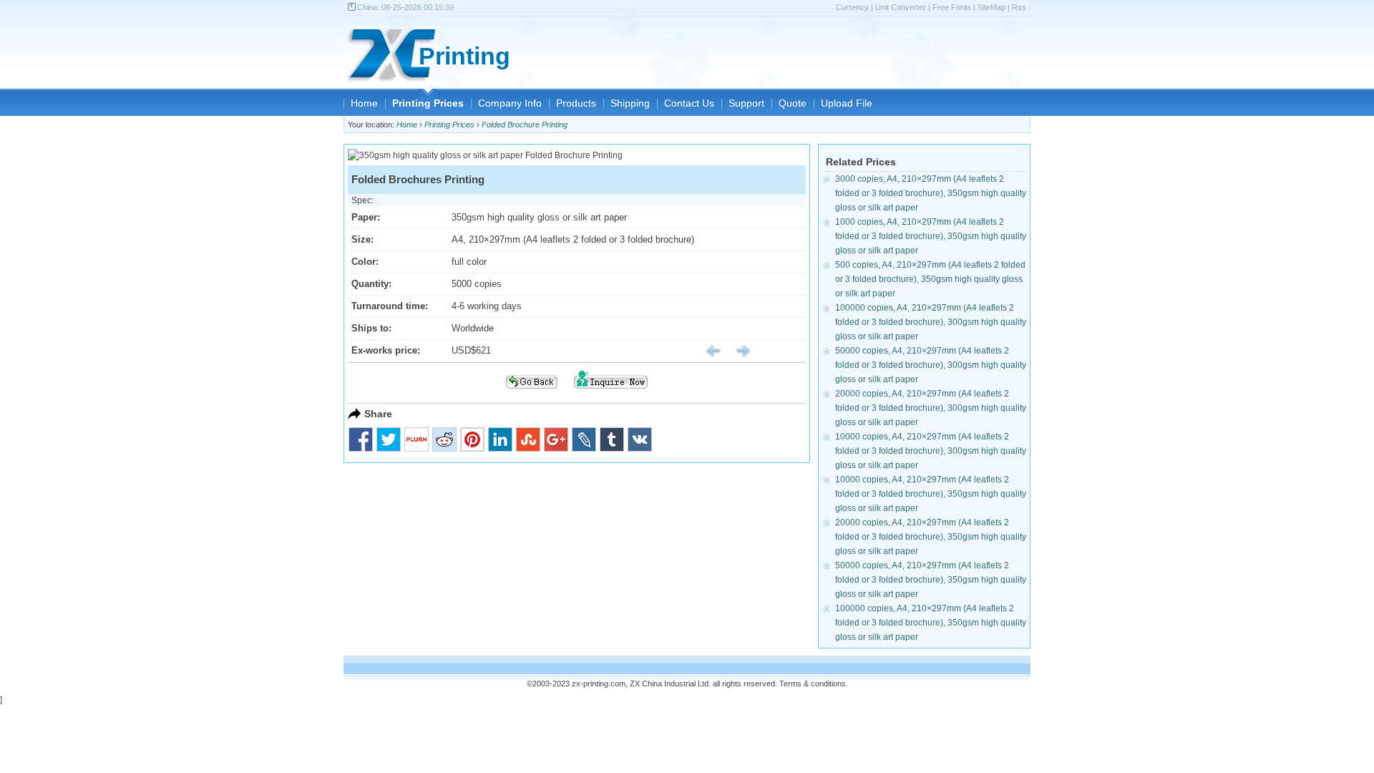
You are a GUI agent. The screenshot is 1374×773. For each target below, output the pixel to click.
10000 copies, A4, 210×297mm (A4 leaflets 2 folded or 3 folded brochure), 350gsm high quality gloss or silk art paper (930, 494)
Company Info (510, 103)
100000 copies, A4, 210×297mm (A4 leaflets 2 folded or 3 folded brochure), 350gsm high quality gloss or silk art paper (930, 622)
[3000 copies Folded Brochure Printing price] (707, 350)
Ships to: (371, 328)
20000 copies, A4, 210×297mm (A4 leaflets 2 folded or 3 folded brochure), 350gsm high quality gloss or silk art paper (930, 536)
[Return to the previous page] (532, 393)
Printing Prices (428, 103)
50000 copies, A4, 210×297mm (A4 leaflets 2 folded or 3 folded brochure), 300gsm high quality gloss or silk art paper (930, 365)
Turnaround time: (389, 306)
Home (364, 103)
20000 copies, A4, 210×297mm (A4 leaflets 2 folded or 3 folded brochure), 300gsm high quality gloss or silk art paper (930, 408)
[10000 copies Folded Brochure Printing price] (737, 350)
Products (576, 103)
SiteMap (991, 7)
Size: (362, 239)
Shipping (630, 103)
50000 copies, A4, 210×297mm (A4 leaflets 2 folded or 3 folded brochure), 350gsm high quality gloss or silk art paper (930, 579)
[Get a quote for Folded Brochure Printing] (611, 393)
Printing (464, 56)
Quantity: (371, 283)
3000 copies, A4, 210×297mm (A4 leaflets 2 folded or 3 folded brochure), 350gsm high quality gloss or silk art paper (930, 193)
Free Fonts (951, 7)
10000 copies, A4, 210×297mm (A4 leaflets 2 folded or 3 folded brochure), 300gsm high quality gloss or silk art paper (930, 451)
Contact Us (689, 103)
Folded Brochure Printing (524, 124)
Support (746, 103)
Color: (365, 261)
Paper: (365, 217)
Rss (1019, 7)
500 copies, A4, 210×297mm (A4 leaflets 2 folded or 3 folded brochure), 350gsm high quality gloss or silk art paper (930, 279)
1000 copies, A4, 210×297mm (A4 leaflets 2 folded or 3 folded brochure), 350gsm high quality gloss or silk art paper (930, 236)
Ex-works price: (385, 350)
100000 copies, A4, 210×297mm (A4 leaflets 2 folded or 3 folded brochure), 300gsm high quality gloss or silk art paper (930, 322)
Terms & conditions (812, 683)
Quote (793, 103)
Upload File (846, 103)
